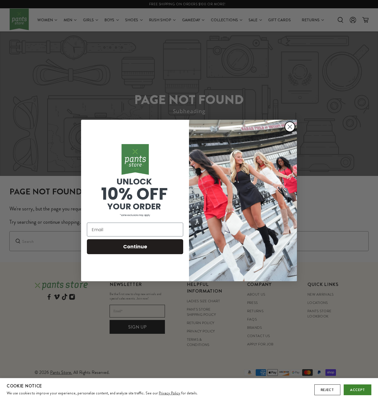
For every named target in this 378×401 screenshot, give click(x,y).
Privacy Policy (169, 393)
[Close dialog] (290, 127)
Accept (357, 389)
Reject (327, 389)
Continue (135, 246)
